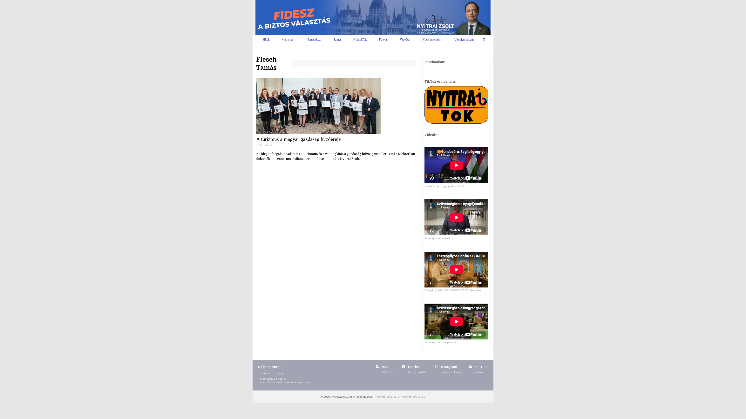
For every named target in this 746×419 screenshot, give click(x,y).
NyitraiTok (360, 39)
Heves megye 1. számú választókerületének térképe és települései (284, 380)
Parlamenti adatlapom (271, 373)
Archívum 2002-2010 (387, 397)
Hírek (266, 39)
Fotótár (383, 39)
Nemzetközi (314, 39)
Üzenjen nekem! (464, 39)
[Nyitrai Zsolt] (373, 17)
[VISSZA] (484, 39)
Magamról (288, 39)
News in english (432, 39)
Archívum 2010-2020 (413, 397)
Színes (337, 39)
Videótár (405, 39)
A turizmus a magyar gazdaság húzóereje (298, 139)
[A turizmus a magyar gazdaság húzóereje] (336, 106)
